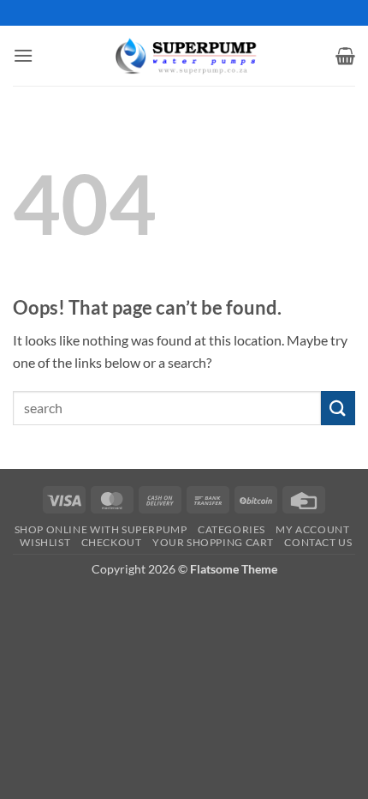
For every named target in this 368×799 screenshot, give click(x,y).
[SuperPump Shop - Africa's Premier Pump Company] (184, 55)
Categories (231, 529)
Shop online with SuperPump (101, 529)
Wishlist (45, 542)
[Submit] (338, 407)
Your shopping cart (213, 542)
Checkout (111, 542)
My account (312, 529)
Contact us (318, 542)
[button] (23, 55)
